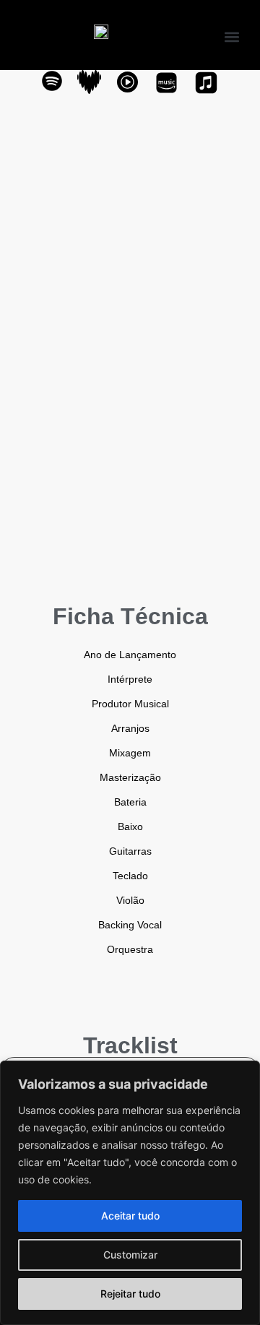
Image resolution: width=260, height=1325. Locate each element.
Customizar (130, 1254)
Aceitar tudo (130, 1215)
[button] (231, 36)
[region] (130, 1193)
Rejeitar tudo (130, 1293)
